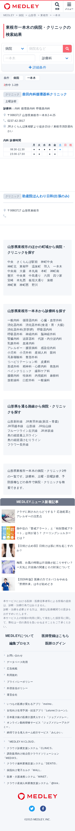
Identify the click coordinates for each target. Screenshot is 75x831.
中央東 (21, 275)
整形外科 (32, 357)
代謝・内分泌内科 (50, 338)
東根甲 (24, 266)
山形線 (30, 426)
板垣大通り (36, 280)
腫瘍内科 (14, 375)
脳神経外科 (48, 334)
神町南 (54, 271)
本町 (44, 271)
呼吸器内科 (44, 329)
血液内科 (29, 343)
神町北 (12, 266)
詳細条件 (39, 67)
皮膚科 (45, 361)
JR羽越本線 (15, 426)
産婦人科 (41, 352)
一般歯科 (44, 380)
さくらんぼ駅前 (27, 261)
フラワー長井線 (18, 444)
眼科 (53, 352)
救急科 (54, 366)
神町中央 (47, 261)
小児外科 (26, 352)
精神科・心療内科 (35, 366)
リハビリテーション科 (23, 361)
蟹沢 (11, 275)
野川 (35, 285)
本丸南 (33, 271)
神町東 (12, 285)
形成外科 (14, 366)
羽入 (47, 266)
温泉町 (36, 266)
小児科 (12, 352)
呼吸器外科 (15, 334)
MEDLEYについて (19, 636)
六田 (47, 275)
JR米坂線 (47, 430)
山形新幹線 (15, 421)
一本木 (57, 266)
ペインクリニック (20, 371)
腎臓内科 (14, 338)
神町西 (24, 285)
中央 (11, 261)
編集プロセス (19, 643)
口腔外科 (29, 380)
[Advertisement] (38, 175)
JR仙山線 (45, 426)
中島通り (35, 275)
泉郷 (50, 280)
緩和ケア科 (42, 371)
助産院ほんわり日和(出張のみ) (45, 196)
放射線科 (14, 380)
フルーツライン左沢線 (23, 430)
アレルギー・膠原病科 (23, 348)
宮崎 (11, 280)
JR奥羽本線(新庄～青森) (42, 421)
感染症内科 (48, 348)
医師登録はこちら (55, 636)
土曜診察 (11, 101)
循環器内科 (30, 320)
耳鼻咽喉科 (15, 357)
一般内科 (14, 320)
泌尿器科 (29, 338)
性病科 (27, 375)
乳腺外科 (14, 343)
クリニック (12, 94)
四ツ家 (57, 275)
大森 (23, 271)
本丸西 (21, 280)
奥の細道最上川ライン (23, 435)
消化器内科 (15, 325)
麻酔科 (54, 375)
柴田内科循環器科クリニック (44, 94)
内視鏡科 (41, 375)
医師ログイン (55, 643)
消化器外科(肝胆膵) (21, 329)
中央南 (12, 271)
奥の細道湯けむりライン (24, 440)
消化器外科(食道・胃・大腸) (45, 325)
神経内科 (32, 334)
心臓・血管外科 (51, 320)
